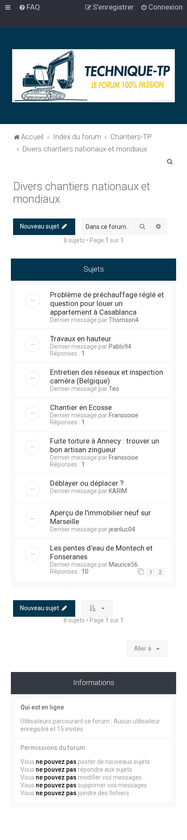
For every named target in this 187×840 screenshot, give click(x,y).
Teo (114, 388)
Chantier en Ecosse (81, 407)
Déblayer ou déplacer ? (87, 483)
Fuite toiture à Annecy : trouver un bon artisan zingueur (104, 445)
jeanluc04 (122, 529)
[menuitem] (29, 7)
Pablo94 (120, 346)
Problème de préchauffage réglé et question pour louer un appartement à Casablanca (107, 303)
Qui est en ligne (42, 707)
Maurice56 (123, 564)
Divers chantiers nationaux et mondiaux (81, 192)
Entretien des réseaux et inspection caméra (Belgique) (106, 376)
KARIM (118, 490)
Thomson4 (124, 319)
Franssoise (123, 415)
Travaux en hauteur (80, 338)
